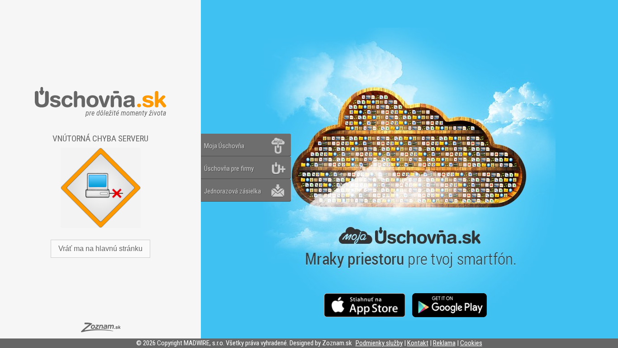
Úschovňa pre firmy (229, 168)
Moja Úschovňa (224, 146)
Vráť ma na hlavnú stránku (100, 248)
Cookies (471, 343)
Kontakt (417, 343)
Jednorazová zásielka (232, 191)
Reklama (444, 343)
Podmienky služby (379, 343)
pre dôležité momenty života (126, 110)
